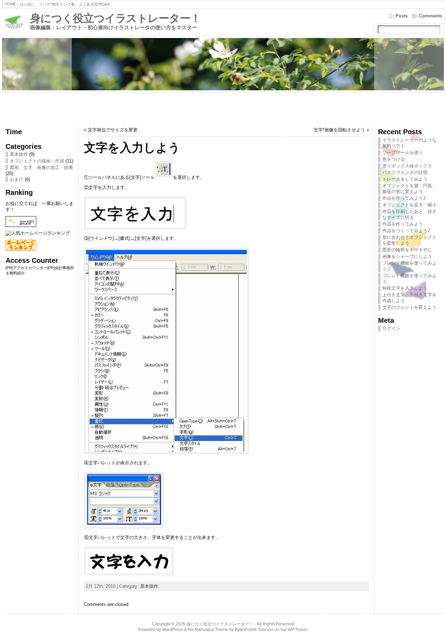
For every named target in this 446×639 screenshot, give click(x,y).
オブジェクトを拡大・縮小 (409, 204)
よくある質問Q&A (94, 4)
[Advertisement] (223, 108)
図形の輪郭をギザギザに (407, 249)
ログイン (391, 328)
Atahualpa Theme (211, 629)
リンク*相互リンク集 (57, 4)
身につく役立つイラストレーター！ (115, 18)
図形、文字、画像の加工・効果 (41, 167)
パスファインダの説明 (405, 172)
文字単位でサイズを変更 (113, 129)
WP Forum (298, 629)
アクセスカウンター (30, 268)
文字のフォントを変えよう (409, 307)
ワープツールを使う (402, 152)
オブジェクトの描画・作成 (37, 160)
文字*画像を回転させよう (339, 129)
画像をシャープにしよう (407, 256)
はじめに (27, 4)
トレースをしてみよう (405, 179)
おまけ (16, 179)
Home (10, 4)
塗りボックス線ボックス (407, 165)
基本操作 (19, 154)
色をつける (393, 159)
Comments (430, 15)
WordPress (172, 629)
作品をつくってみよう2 (406, 230)
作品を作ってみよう (402, 224)
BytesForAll (245, 629)
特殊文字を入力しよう (405, 288)
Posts (401, 15)
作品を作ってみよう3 (403, 198)
